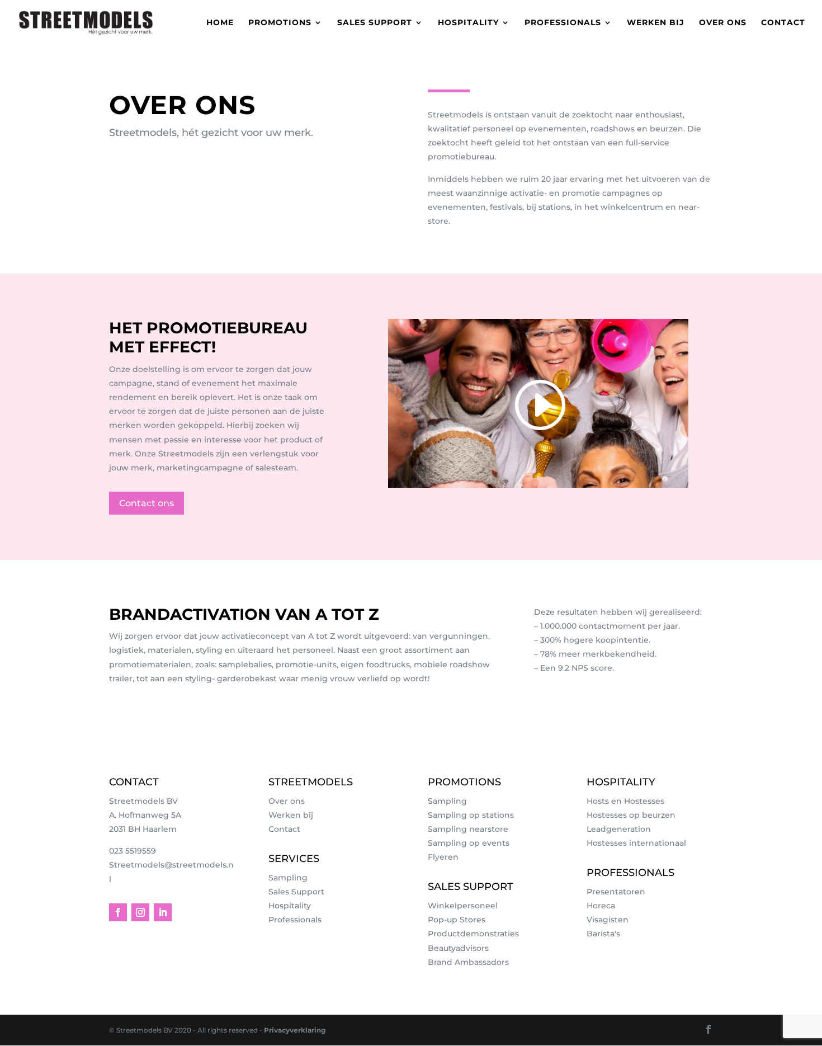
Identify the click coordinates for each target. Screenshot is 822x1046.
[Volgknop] (118, 912)
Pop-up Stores (456, 920)
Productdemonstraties (473, 934)
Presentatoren (616, 892)
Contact (783, 22)
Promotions (279, 22)
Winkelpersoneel (463, 906)
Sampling (288, 878)
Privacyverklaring (294, 1030)
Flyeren (443, 857)
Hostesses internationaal (636, 843)
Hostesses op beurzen (631, 815)
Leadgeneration (619, 829)
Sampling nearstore (468, 829)
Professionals (563, 22)
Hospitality (468, 22)
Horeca (601, 906)
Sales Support (296, 892)
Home (220, 22)
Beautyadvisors (458, 948)
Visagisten (608, 920)
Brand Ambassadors (468, 962)
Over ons (723, 22)
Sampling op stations (471, 815)
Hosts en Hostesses (625, 801)
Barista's (603, 934)
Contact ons (146, 503)
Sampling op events (468, 843)
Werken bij (655, 22)
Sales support (374, 22)
